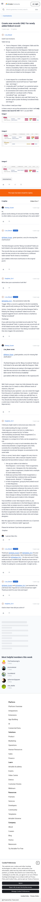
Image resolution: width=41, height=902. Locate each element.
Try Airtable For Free (15, 848)
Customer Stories (14, 784)
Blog (10, 835)
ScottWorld (11, 673)
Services (11, 801)
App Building (13, 719)
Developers (12, 805)
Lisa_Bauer (8, 35)
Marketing (12, 741)
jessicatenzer (12, 667)
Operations (12, 745)
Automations (7, 16)
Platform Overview (15, 706)
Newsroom (12, 844)
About (10, 827)
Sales (10, 754)
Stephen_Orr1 (9, 278)
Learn (10, 762)
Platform (11, 702)
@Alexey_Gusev (7, 237)
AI (9, 724)
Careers (11, 831)
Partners (11, 797)
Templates (12, 814)
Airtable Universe (14, 818)
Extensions (12, 715)
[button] (2, 4)
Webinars (11, 788)
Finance (11, 758)
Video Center (13, 775)
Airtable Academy (15, 766)
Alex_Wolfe (11, 686)
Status (10, 840)
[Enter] (3, 9)
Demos (11, 779)
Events (10, 771)
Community (12, 810)
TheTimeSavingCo (14, 661)
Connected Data (14, 728)
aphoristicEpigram (14, 680)
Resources (12, 792)
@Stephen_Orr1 (7, 301)
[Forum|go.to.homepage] (12, 4)
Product (11, 736)
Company (12, 822)
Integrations (13, 711)
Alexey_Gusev (9, 208)
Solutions (12, 732)
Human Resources (15, 749)
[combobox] (20, 9)
